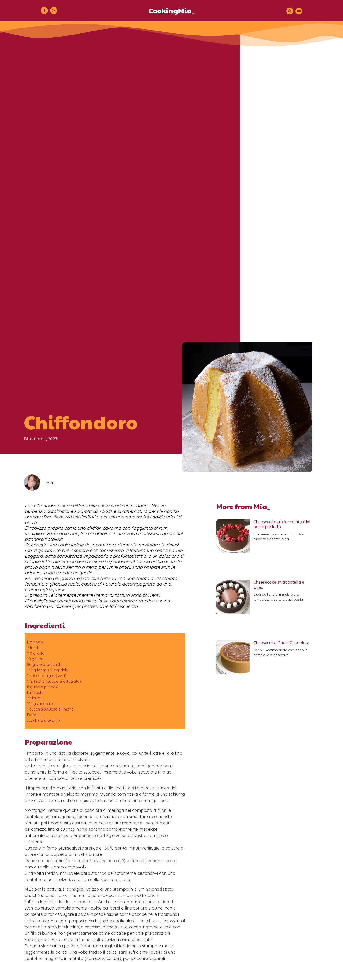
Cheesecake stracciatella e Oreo (278, 585)
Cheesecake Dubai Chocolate (281, 642)
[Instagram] (53, 10)
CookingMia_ (172, 10)
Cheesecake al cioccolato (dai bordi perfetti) (281, 524)
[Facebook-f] (44, 10)
